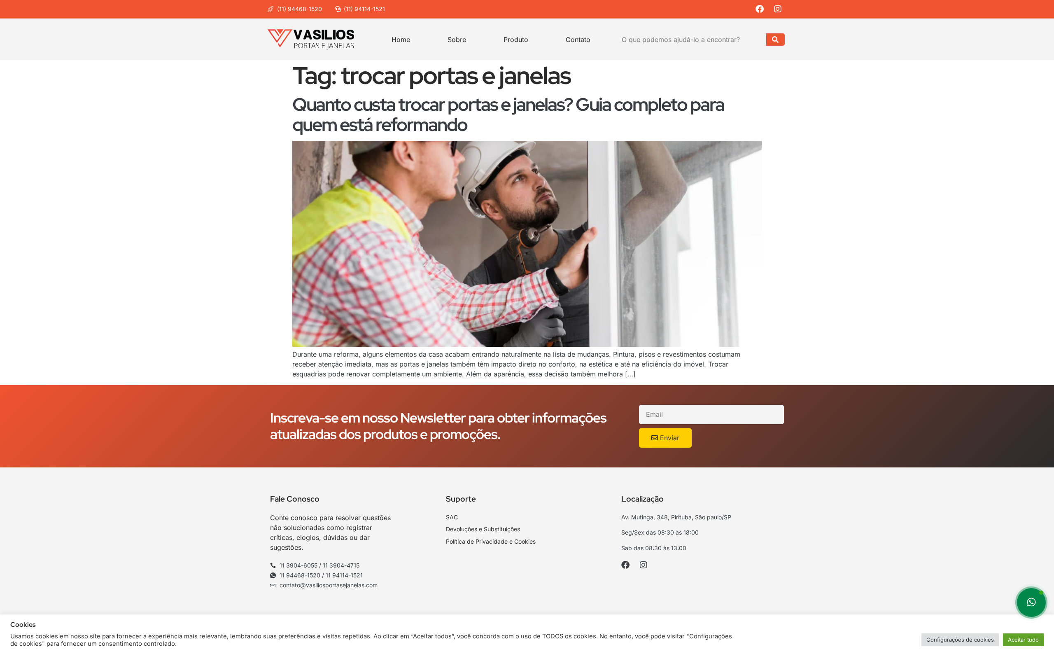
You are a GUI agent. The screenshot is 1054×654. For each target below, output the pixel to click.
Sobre (457, 39)
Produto (516, 39)
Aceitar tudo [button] (1023, 639)
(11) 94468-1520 (299, 8)
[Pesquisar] (775, 39)
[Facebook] (762, 9)
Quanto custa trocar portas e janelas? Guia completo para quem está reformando (508, 114)
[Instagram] (780, 9)
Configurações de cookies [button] (960, 639)
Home (401, 39)
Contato (578, 39)
